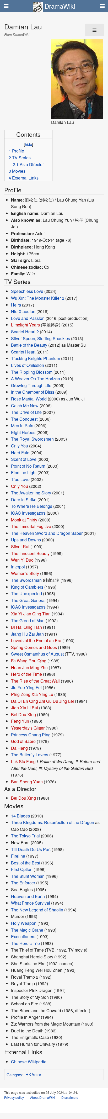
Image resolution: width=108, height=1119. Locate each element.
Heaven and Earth (28, 896)
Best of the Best (25, 863)
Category (14, 1074)
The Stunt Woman (28, 876)
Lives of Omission (27, 365)
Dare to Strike (23, 500)
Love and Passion (28, 318)
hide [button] (28, 144)
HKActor (33, 1075)
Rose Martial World (29, 399)
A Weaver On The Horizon (35, 379)
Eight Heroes (23, 432)
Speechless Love (27, 291)
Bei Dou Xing (23, 714)
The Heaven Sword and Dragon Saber (47, 533)
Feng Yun (20, 721)
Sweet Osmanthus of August (37, 654)
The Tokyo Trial (25, 836)
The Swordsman (26, 580)
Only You (19, 446)
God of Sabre (23, 741)
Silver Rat (20, 546)
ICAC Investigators (28, 513)
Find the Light (23, 472)
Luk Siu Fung (23, 761)
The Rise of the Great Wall (35, 681)
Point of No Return (28, 466)
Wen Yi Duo (22, 560)
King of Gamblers (27, 587)
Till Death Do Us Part (31, 849)
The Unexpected (26, 593)
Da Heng (19, 748)
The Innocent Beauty (30, 553)
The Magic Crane (27, 930)
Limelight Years (25, 325)
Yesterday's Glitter (28, 728)
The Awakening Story (31, 493)
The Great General (28, 600)
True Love (20, 479)
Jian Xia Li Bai (24, 708)
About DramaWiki (42, 1097)
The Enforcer (23, 883)
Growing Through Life (31, 385)
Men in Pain (22, 426)
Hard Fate (20, 453)
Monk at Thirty (24, 520)
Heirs (16, 305)
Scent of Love (23, 459)
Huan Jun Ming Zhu (29, 667)
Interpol (18, 567)
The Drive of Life (26, 412)
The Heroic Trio (25, 943)
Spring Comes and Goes (34, 647)
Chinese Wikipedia (28, 1062)
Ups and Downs (26, 540)
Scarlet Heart (23, 352)
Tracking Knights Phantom (35, 358)
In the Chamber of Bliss (32, 392)
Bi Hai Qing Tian (26, 627)
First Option (22, 869)
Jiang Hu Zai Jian (27, 634)
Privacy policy (14, 1097)
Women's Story (25, 573)
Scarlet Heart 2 (25, 332)
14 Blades (20, 816)
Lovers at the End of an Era (36, 640)
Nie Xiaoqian (23, 311)
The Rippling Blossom (31, 372)
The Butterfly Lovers (29, 755)
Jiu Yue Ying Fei (26, 687)
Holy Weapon (23, 923)
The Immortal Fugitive (31, 526)
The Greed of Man (28, 620)
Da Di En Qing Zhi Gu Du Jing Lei (42, 701)
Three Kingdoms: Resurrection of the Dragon (52, 822)
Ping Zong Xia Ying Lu (32, 694)
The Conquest (24, 419)
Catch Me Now (25, 406)
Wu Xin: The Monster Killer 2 (37, 298)
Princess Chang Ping (31, 735)
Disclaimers (69, 1097)
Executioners (23, 936)
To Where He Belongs (31, 506)
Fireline (18, 856)
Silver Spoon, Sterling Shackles (40, 338)
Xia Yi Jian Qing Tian (31, 614)
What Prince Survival (30, 903)
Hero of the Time (26, 674)
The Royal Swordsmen (32, 439)
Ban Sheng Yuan (27, 782)
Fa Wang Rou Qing (28, 661)
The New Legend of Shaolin (37, 910)
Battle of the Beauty (29, 345)
